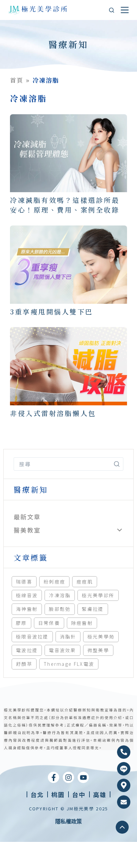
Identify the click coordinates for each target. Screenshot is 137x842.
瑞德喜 (24, 581)
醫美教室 (27, 530)
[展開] (119, 530)
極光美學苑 (101, 636)
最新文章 (27, 516)
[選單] (125, 10)
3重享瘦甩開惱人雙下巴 (51, 311)
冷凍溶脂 (59, 595)
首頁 (17, 80)
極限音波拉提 (32, 636)
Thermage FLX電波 (69, 663)
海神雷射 (27, 609)
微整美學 (98, 650)
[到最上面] (122, 827)
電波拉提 (27, 650)
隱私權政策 (68, 821)
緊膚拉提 (92, 609)
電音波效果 (62, 650)
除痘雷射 (82, 623)
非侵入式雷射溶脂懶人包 (53, 413)
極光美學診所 (98, 595)
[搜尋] (111, 10)
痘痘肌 (84, 581)
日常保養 (49, 623)
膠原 (21, 623)
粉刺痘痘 (54, 581)
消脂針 (68, 636)
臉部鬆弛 (59, 609)
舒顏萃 (24, 663)
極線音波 (27, 595)
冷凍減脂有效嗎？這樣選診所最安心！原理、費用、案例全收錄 (64, 204)
